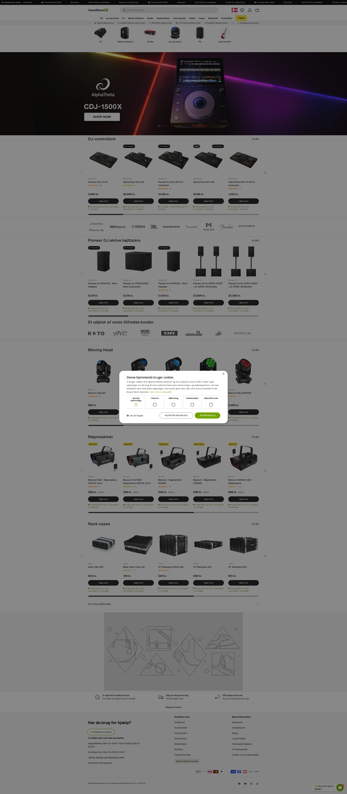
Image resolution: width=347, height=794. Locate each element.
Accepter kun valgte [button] (176, 415)
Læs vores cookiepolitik (161, 392)
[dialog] (173, 397)
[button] (135, 415)
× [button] (223, 374)
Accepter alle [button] (207, 415)
